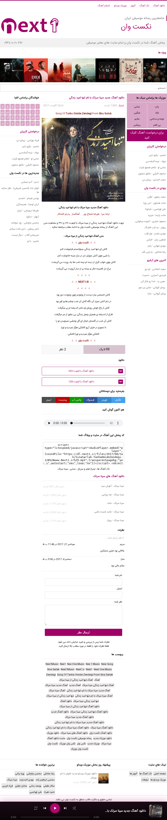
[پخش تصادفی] (74, 808)
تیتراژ (121, 105)
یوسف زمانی (35, 786)
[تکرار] (36, 808)
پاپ (157, 107)
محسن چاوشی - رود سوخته (25, 223)
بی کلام (157, 125)
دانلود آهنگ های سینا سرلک (108, 476)
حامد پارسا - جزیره (157, 215)
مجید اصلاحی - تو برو (155, 269)
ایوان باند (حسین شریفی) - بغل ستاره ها (20, 190)
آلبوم (133, 6)
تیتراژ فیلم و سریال (86, 469)
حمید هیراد (49, 792)
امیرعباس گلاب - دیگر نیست (25, 235)
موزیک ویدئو (120, 6)
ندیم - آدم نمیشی (30, 182)
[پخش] (55, 808)
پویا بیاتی (19, 774)
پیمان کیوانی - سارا (157, 294)
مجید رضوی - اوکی (156, 197)
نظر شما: (118, 602)
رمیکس (137, 125)
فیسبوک (90, 400)
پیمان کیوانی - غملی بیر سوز (152, 288)
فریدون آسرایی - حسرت (154, 275)
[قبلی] (44, 808)
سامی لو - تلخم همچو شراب (152, 168)
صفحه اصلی (160, 774)
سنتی (137, 107)
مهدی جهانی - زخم (157, 246)
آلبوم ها (133, 774)
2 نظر (62, 349)
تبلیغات (145, 780)
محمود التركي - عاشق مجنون (152, 174)
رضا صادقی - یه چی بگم (154, 252)
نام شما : (118, 575)
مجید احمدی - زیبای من (154, 180)
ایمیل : (119, 589)
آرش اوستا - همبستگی (27, 204)
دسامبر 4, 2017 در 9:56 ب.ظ (57, 559)
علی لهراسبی (36, 792)
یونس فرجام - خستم (29, 198)
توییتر (104, 400)
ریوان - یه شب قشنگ (155, 228)
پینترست (62, 400)
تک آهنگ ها (103, 469)
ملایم (137, 119)
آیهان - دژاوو (32, 217)
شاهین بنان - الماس (156, 240)
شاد (157, 113)
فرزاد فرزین (7, 786)
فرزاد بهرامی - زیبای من (27, 140)
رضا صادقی (49, 774)
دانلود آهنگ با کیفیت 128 (95, 382)
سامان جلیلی (21, 786)
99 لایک (104, 349)
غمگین (137, 113)
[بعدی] (65, 808)
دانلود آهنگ (159, 6)
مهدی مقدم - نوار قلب (155, 234)
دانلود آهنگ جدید (99, 208)
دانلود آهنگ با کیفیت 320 (95, 371)
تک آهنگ (144, 6)
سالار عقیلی (49, 786)
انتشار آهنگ (104, 6)
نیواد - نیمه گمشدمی (156, 161)
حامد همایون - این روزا (154, 203)
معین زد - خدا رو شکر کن (153, 281)
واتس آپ (76, 400)
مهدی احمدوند (26, 780)
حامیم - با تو (33, 241)
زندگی (81, 236)
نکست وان (83, 243)
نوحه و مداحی (157, 119)
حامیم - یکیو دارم (157, 155)
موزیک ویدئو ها (158, 780)
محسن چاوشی (34, 774)
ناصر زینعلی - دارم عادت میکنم (24, 229)
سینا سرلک (84, 208)
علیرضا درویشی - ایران (28, 211)
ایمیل (48, 400)
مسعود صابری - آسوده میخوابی (150, 221)
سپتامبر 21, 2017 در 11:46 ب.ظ (59, 544)
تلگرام (118, 400)
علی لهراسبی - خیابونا (155, 209)
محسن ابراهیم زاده (45, 780)
